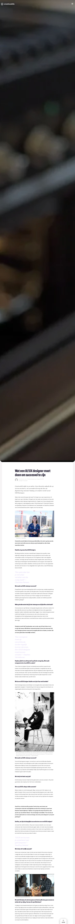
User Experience (25, 482)
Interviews (17, 482)
